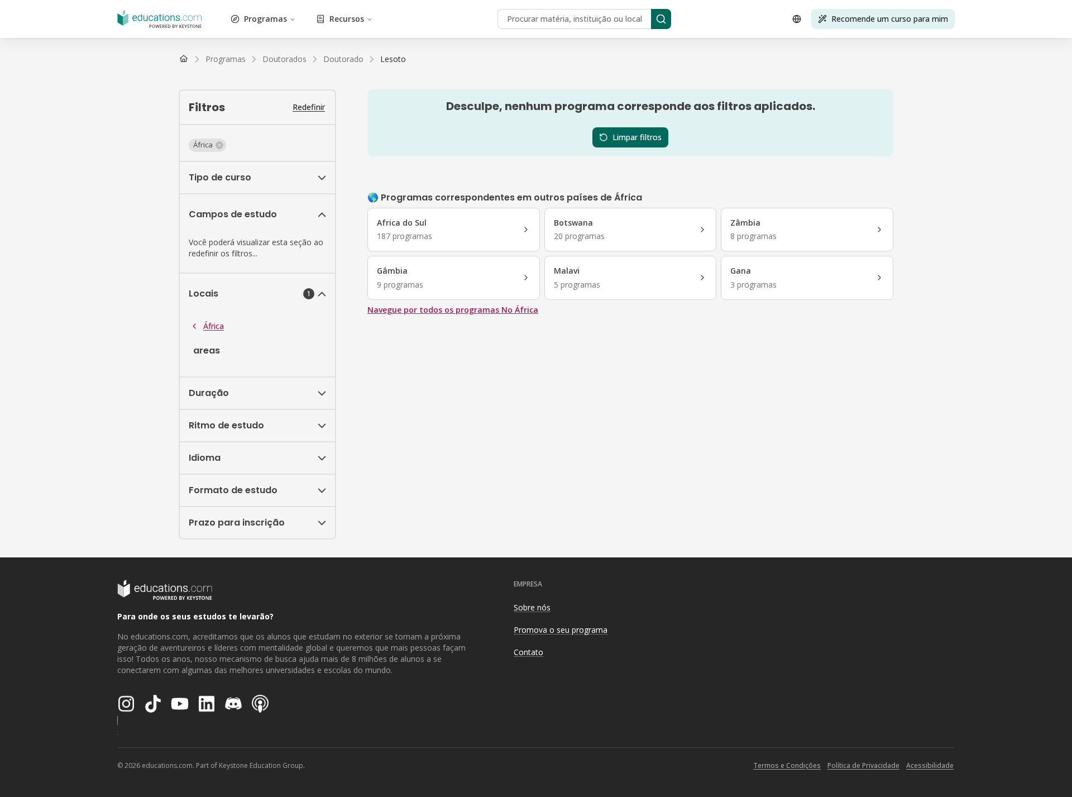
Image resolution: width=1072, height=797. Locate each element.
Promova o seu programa (560, 629)
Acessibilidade (930, 765)
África (213, 326)
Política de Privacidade (863, 765)
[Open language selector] (797, 19)
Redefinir (309, 107)
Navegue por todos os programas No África (452, 309)
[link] (393, 59)
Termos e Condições (787, 765)
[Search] (661, 19)
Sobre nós (532, 607)
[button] (207, 145)
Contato (528, 652)
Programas (265, 18)
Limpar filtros (637, 137)
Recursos (346, 18)
